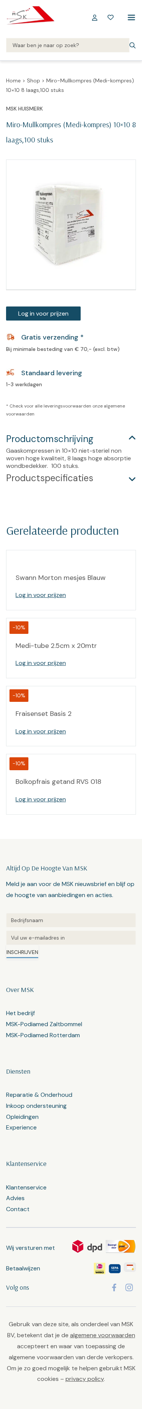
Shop (33, 80)
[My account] (94, 17)
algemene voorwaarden (102, 1335)
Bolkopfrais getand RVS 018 (58, 781)
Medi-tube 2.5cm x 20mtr (56, 645)
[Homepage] (30, 17)
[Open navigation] (130, 17)
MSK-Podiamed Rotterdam (43, 1035)
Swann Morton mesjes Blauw (61, 577)
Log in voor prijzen (43, 313)
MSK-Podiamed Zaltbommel (44, 1024)
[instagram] (129, 1287)
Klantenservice (26, 1187)
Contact (18, 1209)
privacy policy (85, 1379)
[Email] (71, 937)
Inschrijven (22, 952)
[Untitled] (71, 920)
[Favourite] (111, 17)
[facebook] (114, 1287)
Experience (21, 1127)
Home (13, 80)
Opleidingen (22, 1117)
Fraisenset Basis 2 (44, 713)
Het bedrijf (20, 1013)
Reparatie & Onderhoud (39, 1095)
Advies (15, 1198)
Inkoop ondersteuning (36, 1106)
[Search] (68, 45)
